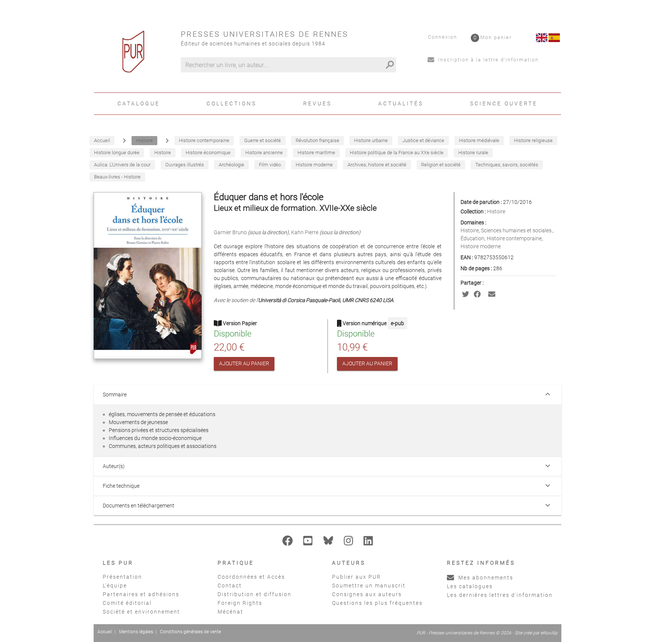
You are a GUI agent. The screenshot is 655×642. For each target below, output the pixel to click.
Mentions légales (136, 631)
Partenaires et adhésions (141, 594)
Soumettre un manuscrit (369, 585)
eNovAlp (549, 633)
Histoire (496, 211)
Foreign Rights (240, 603)
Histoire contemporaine (514, 238)
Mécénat (230, 612)
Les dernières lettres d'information (500, 595)
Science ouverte (503, 103)
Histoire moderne (481, 246)
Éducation (472, 238)
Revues (317, 103)
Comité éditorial (127, 603)
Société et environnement (141, 612)
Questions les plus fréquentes (377, 603)
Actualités (400, 103)
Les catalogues (470, 586)
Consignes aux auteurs (367, 594)
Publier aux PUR (356, 577)
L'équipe (115, 585)
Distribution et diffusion (254, 594)
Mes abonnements (484, 578)
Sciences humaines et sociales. (517, 230)
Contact (230, 585)
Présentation (122, 577)
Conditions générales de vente (190, 631)
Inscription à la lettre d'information (487, 60)
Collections (232, 103)
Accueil (104, 631)
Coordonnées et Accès (251, 577)
